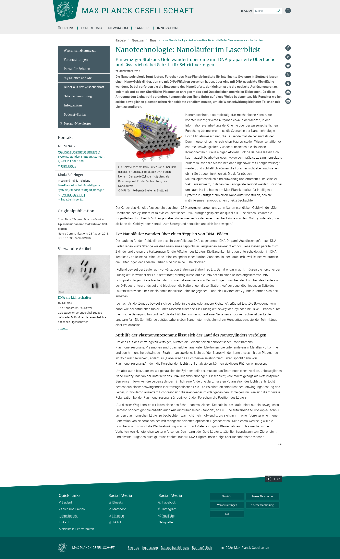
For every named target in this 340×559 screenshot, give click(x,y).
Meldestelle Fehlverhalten (76, 529)
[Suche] (278, 11)
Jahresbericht (68, 516)
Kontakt (227, 496)
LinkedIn (118, 516)
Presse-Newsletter (77, 124)
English (246, 10)
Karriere (143, 28)
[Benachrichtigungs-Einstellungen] (288, 10)
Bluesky (117, 502)
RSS (227, 513)
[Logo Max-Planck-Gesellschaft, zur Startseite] (123, 14)
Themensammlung (262, 505)
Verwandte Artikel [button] (74, 249)
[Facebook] (288, 48)
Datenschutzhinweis (175, 548)
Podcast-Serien (75, 114)
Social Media (120, 495)
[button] (178, 159)
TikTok (117, 522)
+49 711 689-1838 (72, 161)
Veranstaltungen (76, 60)
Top (276, 479)
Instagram (169, 509)
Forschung (91, 28)
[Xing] (288, 83)
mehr (64, 328)
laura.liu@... (68, 165)
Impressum (150, 548)
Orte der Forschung (78, 96)
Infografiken (73, 105)
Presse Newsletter (262, 496)
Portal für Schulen (77, 69)
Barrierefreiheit (202, 548)
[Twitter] (288, 75)
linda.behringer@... (72, 199)
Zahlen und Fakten (72, 509)
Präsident (65, 502)
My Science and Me (78, 78)
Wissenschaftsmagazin (80, 50)
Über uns (66, 28)
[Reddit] (288, 66)
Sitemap (133, 548)
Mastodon (119, 509)
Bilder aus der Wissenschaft (84, 87)
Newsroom (118, 28)
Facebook (169, 502)
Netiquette (166, 522)
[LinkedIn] (288, 57)
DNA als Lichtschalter (74, 297)
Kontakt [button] (65, 137)
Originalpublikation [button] (76, 211)
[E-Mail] (288, 92)
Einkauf (64, 522)
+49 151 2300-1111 (73, 194)
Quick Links (69, 495)
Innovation (167, 28)
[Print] (288, 101)
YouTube (168, 516)
